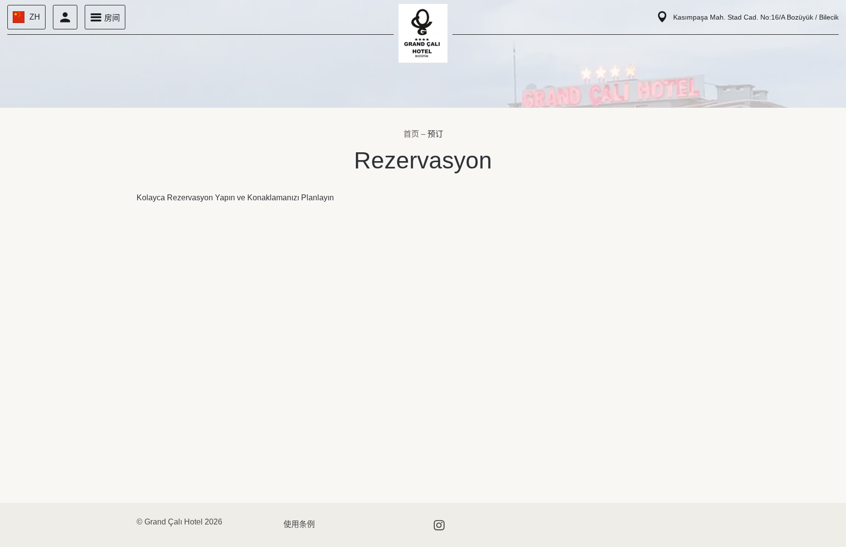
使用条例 (299, 524)
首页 (412, 134)
